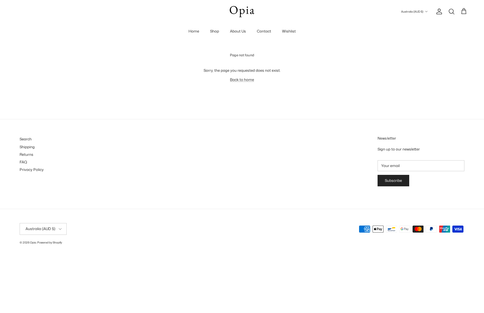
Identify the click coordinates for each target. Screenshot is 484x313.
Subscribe (393, 180)
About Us (238, 31)
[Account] (438, 11)
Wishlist (289, 31)
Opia (33, 242)
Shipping (27, 146)
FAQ (23, 161)
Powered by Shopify (49, 242)
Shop (214, 31)
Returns (26, 154)
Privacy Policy (32, 169)
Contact (264, 31)
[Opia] (242, 12)
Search (26, 139)
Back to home (242, 79)
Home (194, 31)
